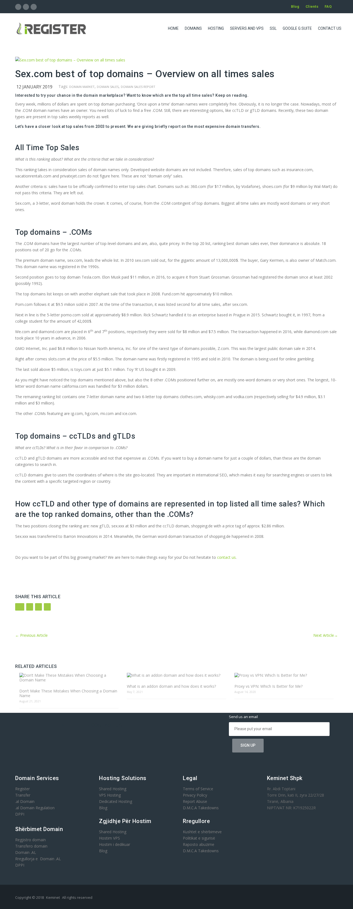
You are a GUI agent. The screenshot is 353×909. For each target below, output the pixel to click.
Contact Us (329, 28)
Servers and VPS (247, 28)
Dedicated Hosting (115, 801)
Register (22, 788)
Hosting (216, 28)
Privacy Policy (195, 795)
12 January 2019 (34, 87)
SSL (273, 28)
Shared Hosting (112, 788)
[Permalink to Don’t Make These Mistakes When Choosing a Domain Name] (69, 677)
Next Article (325, 635)
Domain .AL (25, 852)
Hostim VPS (109, 838)
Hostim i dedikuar (114, 844)
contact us (226, 557)
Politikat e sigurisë (199, 838)
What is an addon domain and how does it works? (171, 686)
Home (173, 28)
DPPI (19, 814)
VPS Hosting (110, 795)
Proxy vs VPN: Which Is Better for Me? (268, 686)
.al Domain (24, 801)
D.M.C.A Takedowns (201, 807)
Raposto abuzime (199, 844)
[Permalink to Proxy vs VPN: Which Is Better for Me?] (284, 675)
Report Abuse (195, 801)
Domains (193, 28)
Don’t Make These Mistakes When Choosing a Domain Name (68, 693)
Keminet (53, 897)
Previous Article (31, 635)
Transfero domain (31, 846)
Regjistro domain (30, 839)
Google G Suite (297, 28)
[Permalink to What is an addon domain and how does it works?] (176, 675)
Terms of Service (198, 788)
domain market (82, 87)
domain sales (108, 87)
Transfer (22, 795)
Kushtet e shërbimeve (202, 831)
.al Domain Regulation (35, 807)
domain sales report (138, 87)
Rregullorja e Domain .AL (38, 858)
